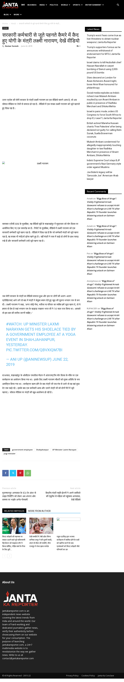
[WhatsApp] (28, 473)
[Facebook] (5, 473)
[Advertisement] (41, 73)
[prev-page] (4, 556)
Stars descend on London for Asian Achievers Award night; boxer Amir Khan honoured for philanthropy (102, 82)
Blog (6, 14)
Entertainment (93, 5)
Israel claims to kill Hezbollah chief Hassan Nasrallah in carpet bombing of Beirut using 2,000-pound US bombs (104, 67)
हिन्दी (23, 5)
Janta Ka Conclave (106, 675)
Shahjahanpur (42, 449)
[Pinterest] (20, 473)
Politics (54, 5)
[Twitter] (13, 473)
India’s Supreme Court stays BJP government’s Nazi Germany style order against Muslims (104, 163)
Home (5, 23)
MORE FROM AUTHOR (39, 511)
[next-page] (9, 556)
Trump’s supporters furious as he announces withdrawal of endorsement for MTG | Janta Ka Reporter (103, 52)
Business (31, 5)
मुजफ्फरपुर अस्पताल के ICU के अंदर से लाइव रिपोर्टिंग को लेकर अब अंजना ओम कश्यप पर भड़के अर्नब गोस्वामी (19, 496)
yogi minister (10, 453)
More (16, 14)
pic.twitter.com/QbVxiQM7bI (34, 350)
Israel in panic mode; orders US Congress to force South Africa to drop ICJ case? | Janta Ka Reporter (104, 114)
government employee (22, 449)
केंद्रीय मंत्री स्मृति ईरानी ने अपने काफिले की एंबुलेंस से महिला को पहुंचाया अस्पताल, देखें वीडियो (63, 496)
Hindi (13, 23)
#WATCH (13, 324)
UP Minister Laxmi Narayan (64, 449)
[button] (118, 4)
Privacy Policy (72, 675)
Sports (76, 5)
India (42, 5)
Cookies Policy (88, 675)
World (64, 5)
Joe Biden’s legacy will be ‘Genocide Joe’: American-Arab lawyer (102, 175)
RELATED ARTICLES (14, 511)
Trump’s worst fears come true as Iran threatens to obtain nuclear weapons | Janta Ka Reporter (104, 38)
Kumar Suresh (12, 46)
